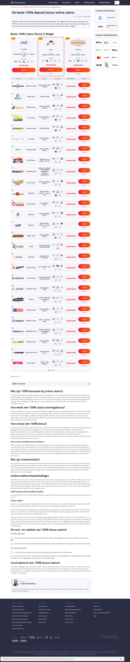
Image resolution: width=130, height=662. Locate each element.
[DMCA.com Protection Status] (24, 640)
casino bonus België (44, 517)
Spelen (51, 69)
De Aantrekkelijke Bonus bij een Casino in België (30, 7)
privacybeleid (70, 658)
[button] (51, 370)
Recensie (51, 73)
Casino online (14, 7)
